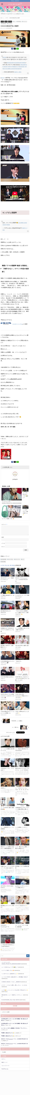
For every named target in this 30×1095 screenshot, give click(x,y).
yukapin (15, 479)
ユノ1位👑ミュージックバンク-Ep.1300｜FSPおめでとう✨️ (15, 990)
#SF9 (9, 66)
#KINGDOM (10, 62)
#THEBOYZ (14, 66)
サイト (3, 546)
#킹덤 (4, 57)
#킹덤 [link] (2, 77)
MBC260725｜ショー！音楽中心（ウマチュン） (12, 994)
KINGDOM (4, 23)
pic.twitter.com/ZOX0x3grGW (13, 68)
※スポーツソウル (17, 324)
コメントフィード (5, 1065)
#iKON (5, 66)
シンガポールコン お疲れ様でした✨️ (10, 973)
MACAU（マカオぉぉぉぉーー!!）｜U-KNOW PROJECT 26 (14, 1038)
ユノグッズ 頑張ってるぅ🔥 (8, 970)
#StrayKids (21, 66)
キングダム (10, 23)
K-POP (2, 21)
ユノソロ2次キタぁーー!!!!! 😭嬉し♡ (10, 967)
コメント (4, 524)
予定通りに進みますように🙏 (7, 1032)
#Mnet (22, 64)
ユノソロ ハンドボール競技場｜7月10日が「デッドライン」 (14, 1028)
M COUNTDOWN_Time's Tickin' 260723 (10, 999)
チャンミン (25, 21)
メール (3, 543)
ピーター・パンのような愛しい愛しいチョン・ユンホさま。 (15, 985)
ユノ (14, 21)
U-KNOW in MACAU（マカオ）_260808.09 (11, 981)
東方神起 (10, 21)
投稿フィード (4, 1062)
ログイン (3, 1059)
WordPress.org (5, 1068)
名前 (2, 537)
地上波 (6, 21)
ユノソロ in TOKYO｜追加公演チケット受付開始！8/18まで (15, 976)
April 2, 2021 (17, 72)
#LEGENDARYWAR (19, 62)
